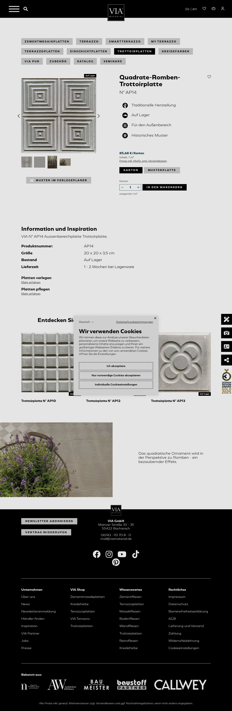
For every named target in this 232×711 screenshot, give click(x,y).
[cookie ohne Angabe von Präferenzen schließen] (155, 318)
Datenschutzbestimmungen (134, 322)
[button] (86, 322)
